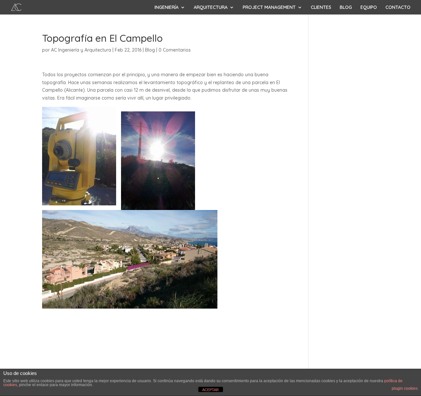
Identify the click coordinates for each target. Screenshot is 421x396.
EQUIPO (368, 7)
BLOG (346, 7)
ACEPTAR (210, 390)
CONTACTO (397, 7)
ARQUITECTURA (211, 7)
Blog (150, 50)
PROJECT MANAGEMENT (269, 7)
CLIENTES (321, 7)
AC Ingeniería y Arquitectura (81, 50)
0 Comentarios (175, 50)
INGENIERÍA (167, 7)
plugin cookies (405, 388)
